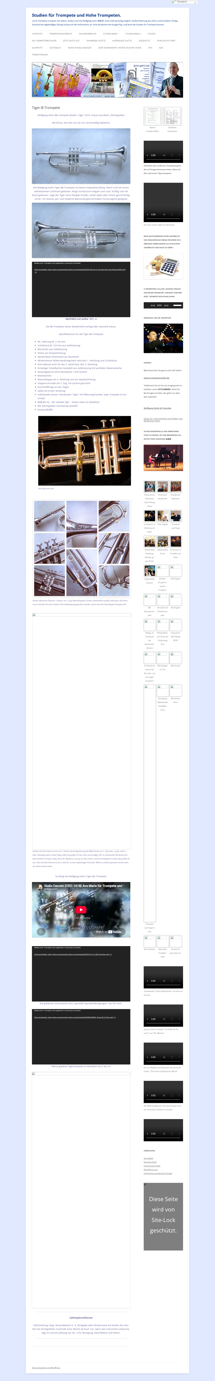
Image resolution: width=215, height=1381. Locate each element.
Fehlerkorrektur (87, 33)
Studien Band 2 (133, 33)
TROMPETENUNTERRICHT (60, 33)
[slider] (177, 305)
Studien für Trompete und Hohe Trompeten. (76, 15)
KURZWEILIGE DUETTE (122, 40)
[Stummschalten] (171, 305)
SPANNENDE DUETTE (95, 40)
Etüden (151, 33)
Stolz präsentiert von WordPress (46, 1367)
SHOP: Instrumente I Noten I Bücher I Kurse (119, 47)
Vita (150, 47)
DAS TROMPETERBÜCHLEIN (44, 40)
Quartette (37, 47)
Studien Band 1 (111, 33)
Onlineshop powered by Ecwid (158, 1173)
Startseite (37, 33)
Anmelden (148, 1158)
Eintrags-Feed (150, 1162)
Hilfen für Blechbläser (79, 47)
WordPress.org (151, 1169)
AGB (161, 47)
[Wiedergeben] (147, 305)
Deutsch (182, 1)
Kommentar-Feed (152, 1165)
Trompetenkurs (40, 54)
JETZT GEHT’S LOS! (71, 40)
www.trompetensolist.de (156, 377)
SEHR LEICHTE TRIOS (166, 40)
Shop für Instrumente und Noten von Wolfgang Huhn (163, 419)
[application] (81, 289)
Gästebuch (55, 47)
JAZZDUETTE (144, 40)
